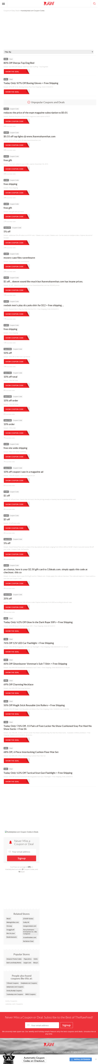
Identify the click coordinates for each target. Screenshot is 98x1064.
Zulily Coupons (11, 1001)
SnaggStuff (10, 930)
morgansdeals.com (29, 926)
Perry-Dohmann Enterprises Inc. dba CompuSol (30, 932)
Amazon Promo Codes (14, 959)
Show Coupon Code (14, 121)
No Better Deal (28, 941)
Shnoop (9, 926)
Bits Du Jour (11, 933)
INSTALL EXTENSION (82, 1059)
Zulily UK (26, 922)
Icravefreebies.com (29, 937)
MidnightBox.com (13, 922)
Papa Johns (27, 959)
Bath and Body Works (14, 963)
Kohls (36, 959)
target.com (27, 963)
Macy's (35, 963)
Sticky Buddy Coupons (14, 991)
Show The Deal (12, 71)
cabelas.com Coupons (14, 1004)
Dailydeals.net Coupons (29, 983)
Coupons (7, 11)
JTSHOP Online (28, 919)
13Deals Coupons (13, 983)
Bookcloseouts (12, 937)
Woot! (9, 919)
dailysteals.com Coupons (15, 987)
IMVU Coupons (30, 994)
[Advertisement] (50, 30)
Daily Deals (15, 11)
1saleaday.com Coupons (15, 994)
